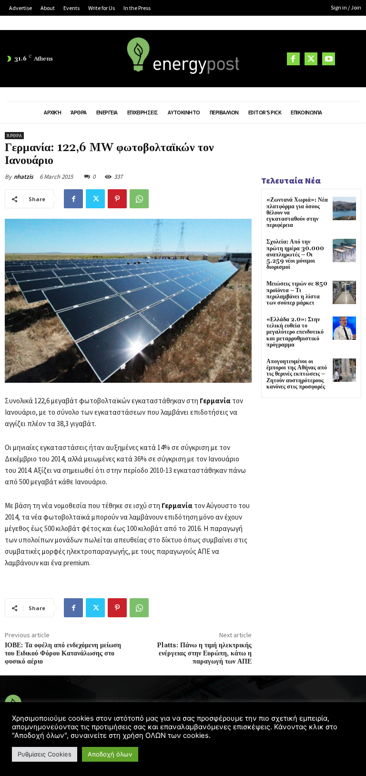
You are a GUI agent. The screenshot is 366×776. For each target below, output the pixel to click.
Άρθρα (14, 136)
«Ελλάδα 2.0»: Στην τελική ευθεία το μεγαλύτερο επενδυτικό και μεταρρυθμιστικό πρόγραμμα (295, 332)
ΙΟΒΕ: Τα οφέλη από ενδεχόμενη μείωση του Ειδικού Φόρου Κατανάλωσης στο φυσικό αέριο (63, 653)
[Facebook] (293, 58)
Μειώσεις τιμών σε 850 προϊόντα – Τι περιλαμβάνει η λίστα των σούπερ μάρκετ (296, 293)
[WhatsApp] (139, 198)
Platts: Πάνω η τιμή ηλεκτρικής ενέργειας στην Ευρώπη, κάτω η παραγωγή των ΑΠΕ (204, 653)
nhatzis (23, 177)
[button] (349, 59)
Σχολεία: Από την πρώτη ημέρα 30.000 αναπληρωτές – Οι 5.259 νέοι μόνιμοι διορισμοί (295, 254)
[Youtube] (328, 58)
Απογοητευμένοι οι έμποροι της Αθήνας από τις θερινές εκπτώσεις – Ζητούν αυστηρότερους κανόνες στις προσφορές (296, 374)
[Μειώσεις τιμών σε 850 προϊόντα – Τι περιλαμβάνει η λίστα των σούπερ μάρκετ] (344, 292)
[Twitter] (311, 58)
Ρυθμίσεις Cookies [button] (44, 754)
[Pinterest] (117, 198)
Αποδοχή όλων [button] (110, 754)
